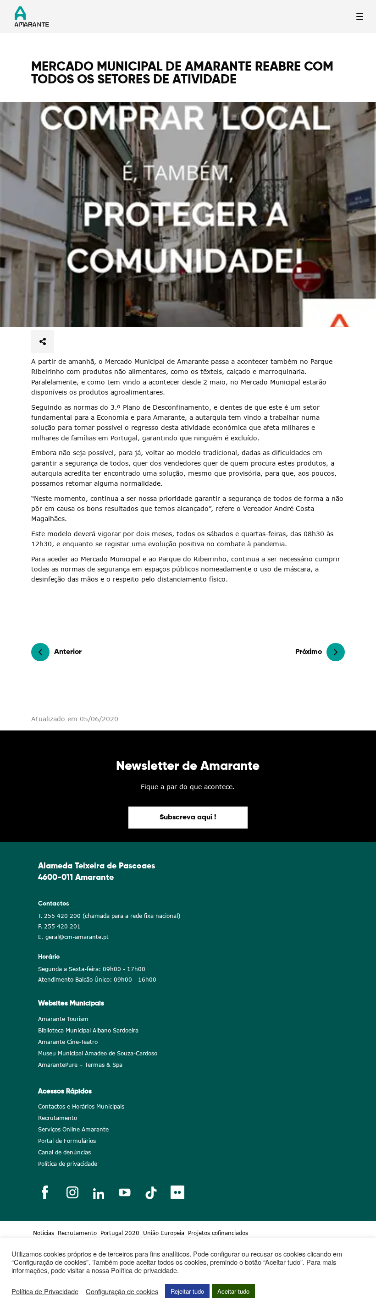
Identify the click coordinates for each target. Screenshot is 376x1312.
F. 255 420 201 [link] (59, 926)
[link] (188, 214)
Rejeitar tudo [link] (187, 1291)
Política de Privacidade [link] (44, 1291)
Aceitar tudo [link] (233, 1291)
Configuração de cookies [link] (122, 1291)
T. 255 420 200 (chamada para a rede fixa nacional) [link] (109, 915)
